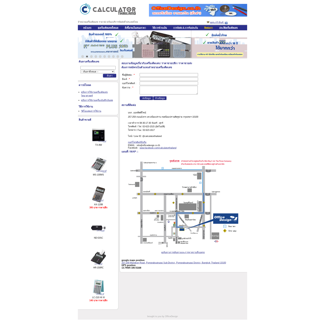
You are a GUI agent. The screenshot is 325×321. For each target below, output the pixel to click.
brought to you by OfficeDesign (162, 316)
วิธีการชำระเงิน (159, 27)
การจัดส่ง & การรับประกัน (185, 27)
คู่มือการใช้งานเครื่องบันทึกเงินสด (97, 100)
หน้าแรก (87, 27)
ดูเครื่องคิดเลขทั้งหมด (108, 27)
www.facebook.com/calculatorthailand (158, 148)
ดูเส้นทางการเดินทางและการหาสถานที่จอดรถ (183, 252)
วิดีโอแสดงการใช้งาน (91, 111)
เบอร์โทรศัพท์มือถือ (137, 142)
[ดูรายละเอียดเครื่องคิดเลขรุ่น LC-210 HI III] (98, 295)
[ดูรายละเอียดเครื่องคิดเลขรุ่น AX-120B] (98, 202)
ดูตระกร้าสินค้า (217, 22)
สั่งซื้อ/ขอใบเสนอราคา (135, 27)
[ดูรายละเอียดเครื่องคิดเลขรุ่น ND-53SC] (98, 235)
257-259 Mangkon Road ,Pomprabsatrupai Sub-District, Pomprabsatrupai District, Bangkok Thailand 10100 (174, 262)
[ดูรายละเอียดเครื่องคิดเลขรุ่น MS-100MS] (98, 172)
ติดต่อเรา (208, 27)
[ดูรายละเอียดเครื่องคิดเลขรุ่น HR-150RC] (98, 265)
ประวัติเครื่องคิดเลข (228, 27)
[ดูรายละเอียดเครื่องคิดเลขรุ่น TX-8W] (98, 142)
